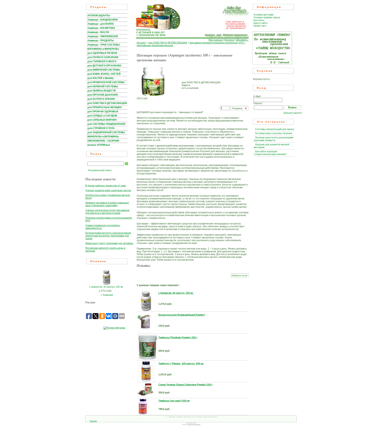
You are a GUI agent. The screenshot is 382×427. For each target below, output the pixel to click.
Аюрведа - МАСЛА (98, 32)
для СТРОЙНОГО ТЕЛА (101, 128)
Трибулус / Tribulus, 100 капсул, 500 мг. (181, 363)
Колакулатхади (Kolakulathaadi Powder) (181, 314)
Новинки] (108, 295)
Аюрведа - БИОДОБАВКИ (102, 19)
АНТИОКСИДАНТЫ (98, 15)
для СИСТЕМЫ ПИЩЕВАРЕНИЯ (106, 124)
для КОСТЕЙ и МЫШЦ (100, 78)
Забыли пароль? (292, 113)
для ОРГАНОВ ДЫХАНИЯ (102, 94)
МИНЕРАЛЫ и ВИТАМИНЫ (103, 136)
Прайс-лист (260, 25)
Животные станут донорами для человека (109, 243)
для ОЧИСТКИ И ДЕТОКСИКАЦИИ (107, 103)
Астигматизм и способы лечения (273, 133)
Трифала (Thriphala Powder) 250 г (177, 337)
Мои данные (216, 40)
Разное (93, 421)
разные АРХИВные (98, 145)
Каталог (141, 42)
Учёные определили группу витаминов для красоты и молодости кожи (107, 211)
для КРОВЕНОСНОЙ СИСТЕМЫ (106, 82)
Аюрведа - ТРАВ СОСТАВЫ (103, 44)
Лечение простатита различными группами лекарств (273, 139)
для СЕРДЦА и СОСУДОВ (102, 115)
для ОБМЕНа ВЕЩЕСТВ (101, 90)
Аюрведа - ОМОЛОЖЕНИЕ (102, 36)
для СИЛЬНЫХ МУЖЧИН (102, 119)
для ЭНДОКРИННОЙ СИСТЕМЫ (106, 132)
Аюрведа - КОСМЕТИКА (101, 28)
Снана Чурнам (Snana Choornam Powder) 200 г (185, 384)
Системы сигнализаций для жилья (274, 129)
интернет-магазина (194, 424)
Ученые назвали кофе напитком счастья (108, 190)
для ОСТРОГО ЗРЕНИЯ (101, 99)
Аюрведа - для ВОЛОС (100, 23)
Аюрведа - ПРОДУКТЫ (100, 40)
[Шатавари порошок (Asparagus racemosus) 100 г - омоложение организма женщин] (153, 96)
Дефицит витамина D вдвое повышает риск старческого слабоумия (107, 204)
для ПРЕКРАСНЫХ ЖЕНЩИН (104, 107)
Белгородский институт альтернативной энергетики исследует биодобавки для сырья (108, 236)
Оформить (242, 40)
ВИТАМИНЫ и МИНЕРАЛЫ (103, 49)
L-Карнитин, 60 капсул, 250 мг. (106, 286)
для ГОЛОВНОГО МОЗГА (102, 61)
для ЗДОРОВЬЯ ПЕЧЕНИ (102, 53)
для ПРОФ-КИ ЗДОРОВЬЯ (102, 111)
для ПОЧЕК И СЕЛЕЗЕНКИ (102, 57)
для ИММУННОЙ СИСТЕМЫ (103, 69)
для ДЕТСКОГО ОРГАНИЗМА (104, 65)
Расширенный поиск (99, 170)
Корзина (229, 40)
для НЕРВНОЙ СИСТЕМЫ (102, 86)
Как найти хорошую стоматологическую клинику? (270, 153)
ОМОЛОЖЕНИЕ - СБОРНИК (103, 140)
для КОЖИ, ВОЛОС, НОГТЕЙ (104, 74)
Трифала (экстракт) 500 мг (174, 400)
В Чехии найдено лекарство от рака (105, 185)
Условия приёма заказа (266, 17)
